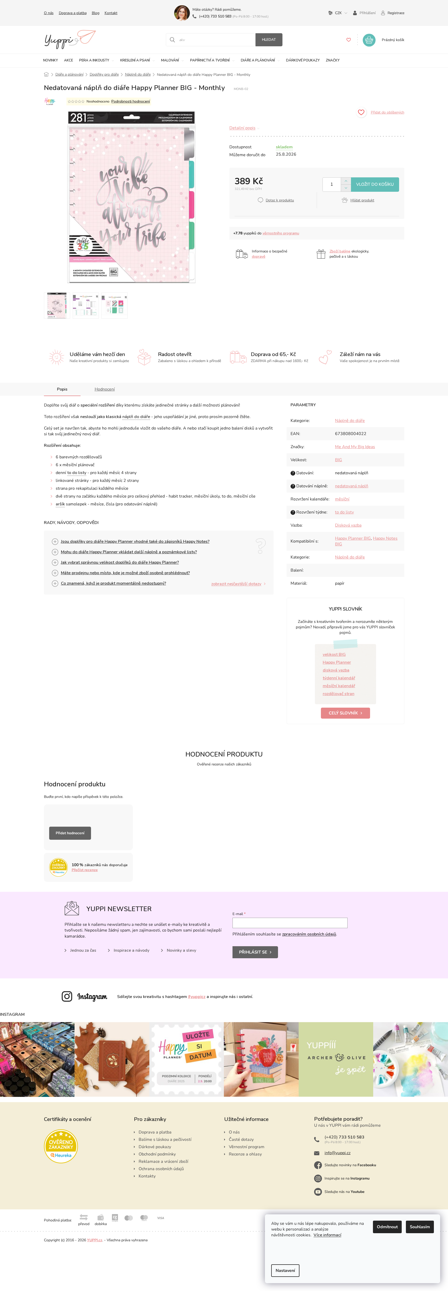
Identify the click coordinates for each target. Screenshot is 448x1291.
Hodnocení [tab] (105, 389)
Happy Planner (337, 662)
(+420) (215, 16)
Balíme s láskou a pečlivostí (165, 1139)
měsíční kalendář (339, 686)
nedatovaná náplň (351, 486)
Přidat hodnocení (70, 833)
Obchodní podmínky (157, 1154)
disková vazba (336, 670)
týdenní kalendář (339, 678)
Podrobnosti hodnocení (130, 101)
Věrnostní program (246, 1147)
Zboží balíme (340, 251)
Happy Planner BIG (353, 538)
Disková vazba (348, 525)
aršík (60, 504)
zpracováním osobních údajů (309, 934)
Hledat (269, 39)
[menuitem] (50, 60)
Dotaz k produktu (280, 200)
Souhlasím (420, 1227)
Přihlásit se (253, 952)
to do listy (76, 473)
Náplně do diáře (350, 421)
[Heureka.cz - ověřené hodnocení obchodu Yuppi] (61, 1146)
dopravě (258, 256)
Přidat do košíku (375, 184)
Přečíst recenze (85, 869)
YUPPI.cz (94, 1240)
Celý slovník (343, 713)
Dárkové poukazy (155, 1147)
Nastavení (285, 1270)
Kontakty (147, 1176)
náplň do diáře (136, 417)
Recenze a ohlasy (245, 1154)
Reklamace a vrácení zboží (163, 1161)
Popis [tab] (62, 389)
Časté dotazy (241, 1139)
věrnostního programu (281, 233)
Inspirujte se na (347, 1178)
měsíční (342, 499)
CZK (338, 12)
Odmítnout (387, 1227)
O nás (49, 12)
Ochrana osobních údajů (161, 1169)
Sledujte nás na (345, 1191)
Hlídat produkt (362, 200)
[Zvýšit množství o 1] (346, 181)
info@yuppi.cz (337, 1153)
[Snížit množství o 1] (346, 187)
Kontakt (111, 12)
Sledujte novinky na (350, 1165)
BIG (338, 460)
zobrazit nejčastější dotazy (236, 584)
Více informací (327, 1235)
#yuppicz (197, 997)
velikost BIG (334, 654)
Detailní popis (242, 128)
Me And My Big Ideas (355, 447)
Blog (95, 12)
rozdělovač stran (338, 694)
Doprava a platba (73, 12)
